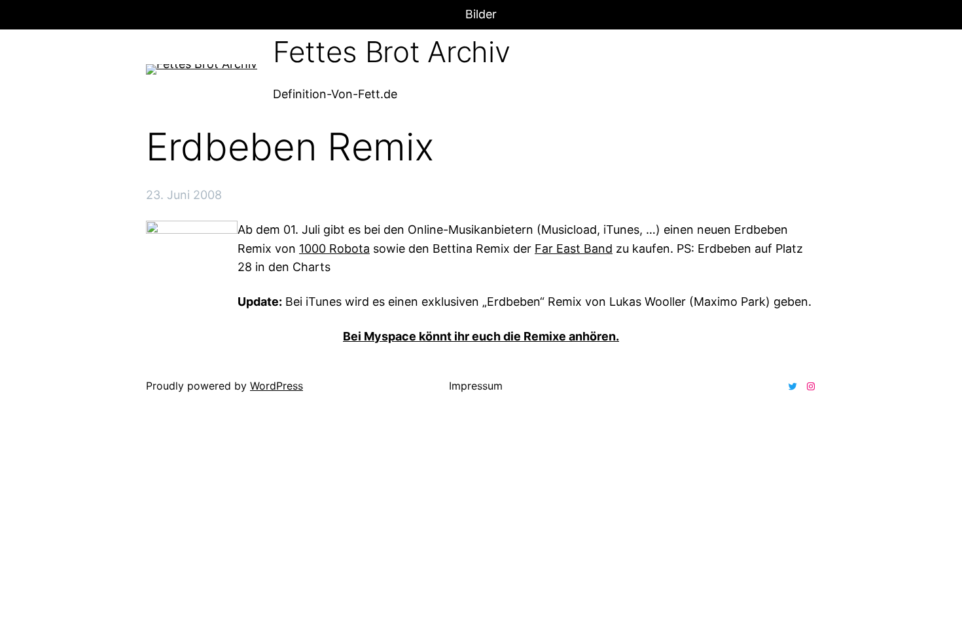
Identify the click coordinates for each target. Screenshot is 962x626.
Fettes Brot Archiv (391, 51)
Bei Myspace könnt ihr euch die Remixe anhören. (481, 336)
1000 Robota (334, 248)
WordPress (276, 385)
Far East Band (574, 248)
